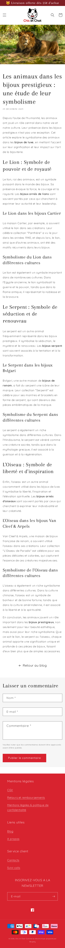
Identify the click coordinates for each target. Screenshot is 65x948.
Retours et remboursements (26, 797)
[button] (4, 15)
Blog (10, 831)
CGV (10, 790)
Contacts (13, 860)
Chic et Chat (20, 939)
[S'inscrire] (54, 896)
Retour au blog (35, 665)
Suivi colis (13, 867)
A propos (13, 838)
